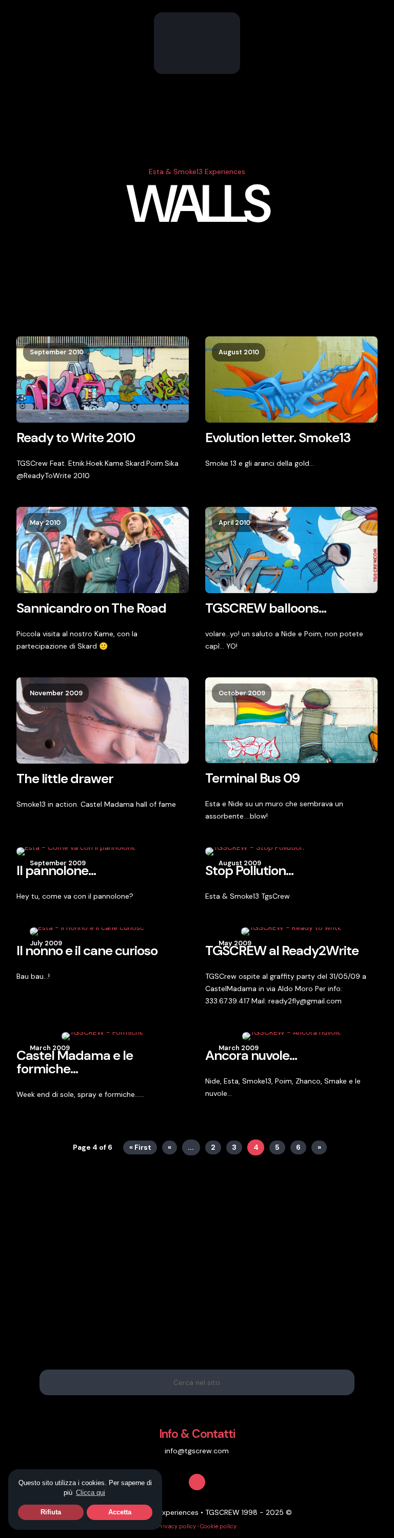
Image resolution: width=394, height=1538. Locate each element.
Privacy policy (176, 1526)
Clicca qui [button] (90, 1492)
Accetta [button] (119, 1512)
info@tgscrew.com (197, 1450)
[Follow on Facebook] (197, 1482)
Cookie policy (218, 1526)
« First (140, 1147)
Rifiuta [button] (51, 1512)
